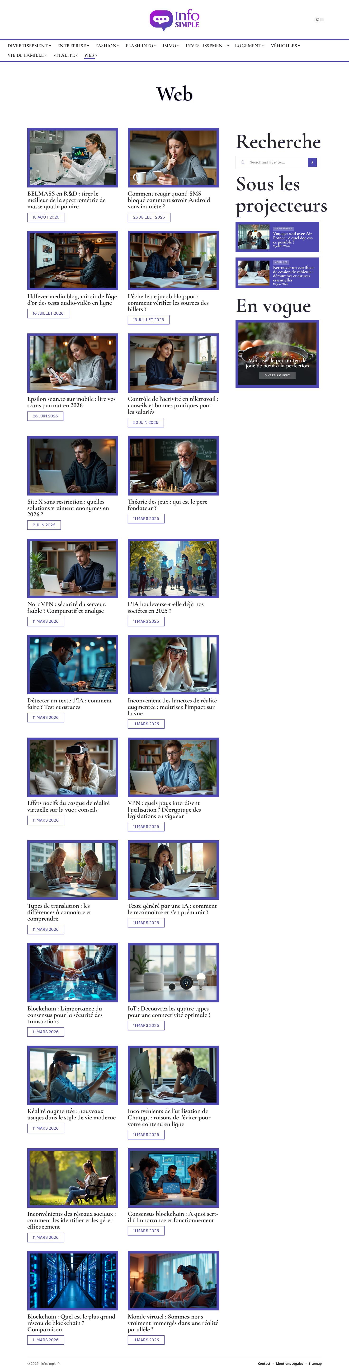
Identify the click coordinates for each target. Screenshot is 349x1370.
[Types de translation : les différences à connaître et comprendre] (73, 870)
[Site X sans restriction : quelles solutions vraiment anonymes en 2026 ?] (73, 466)
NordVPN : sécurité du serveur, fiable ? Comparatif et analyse (66, 607)
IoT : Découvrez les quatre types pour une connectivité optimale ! (169, 1012)
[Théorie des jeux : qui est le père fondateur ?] (173, 466)
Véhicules (281, 262)
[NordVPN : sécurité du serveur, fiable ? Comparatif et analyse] (73, 568)
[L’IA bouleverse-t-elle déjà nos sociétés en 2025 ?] (173, 568)
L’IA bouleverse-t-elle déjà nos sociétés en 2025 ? (166, 607)
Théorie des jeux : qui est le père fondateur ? (167, 505)
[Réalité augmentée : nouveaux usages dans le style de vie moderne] (73, 1075)
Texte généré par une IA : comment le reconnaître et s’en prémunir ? (172, 909)
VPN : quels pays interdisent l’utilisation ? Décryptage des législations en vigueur (164, 809)
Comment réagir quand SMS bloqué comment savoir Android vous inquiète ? (169, 200)
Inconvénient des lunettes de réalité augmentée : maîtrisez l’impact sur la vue (172, 707)
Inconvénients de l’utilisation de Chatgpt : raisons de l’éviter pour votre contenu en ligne (169, 1117)
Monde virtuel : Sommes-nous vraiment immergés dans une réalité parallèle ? (173, 1323)
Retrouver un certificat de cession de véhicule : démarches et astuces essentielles (293, 274)
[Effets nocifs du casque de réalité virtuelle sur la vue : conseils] (73, 767)
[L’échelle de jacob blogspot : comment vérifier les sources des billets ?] (173, 260)
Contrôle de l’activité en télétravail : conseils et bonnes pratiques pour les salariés (173, 405)
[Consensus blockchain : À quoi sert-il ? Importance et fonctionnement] (173, 1178)
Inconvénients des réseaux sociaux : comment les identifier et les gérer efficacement (71, 1220)
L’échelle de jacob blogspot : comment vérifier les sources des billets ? (168, 302)
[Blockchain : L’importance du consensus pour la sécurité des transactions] (73, 972)
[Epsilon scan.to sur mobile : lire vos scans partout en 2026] (73, 363)
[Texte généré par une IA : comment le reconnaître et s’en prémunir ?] (173, 870)
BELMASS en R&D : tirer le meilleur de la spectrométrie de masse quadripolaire (66, 200)
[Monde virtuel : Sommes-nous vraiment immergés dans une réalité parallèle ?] (173, 1280)
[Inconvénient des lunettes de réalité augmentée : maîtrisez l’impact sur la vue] (173, 664)
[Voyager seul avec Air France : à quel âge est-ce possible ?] (254, 236)
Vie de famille (283, 228)
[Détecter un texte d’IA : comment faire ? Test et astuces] (73, 664)
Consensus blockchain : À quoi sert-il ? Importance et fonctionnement (173, 1217)
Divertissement (277, 375)
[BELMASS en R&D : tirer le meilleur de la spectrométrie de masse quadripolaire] (73, 158)
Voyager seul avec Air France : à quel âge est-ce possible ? (293, 238)
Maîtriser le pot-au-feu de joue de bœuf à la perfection (277, 363)
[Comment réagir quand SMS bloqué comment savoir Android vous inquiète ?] (173, 158)
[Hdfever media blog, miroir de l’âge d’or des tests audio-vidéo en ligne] (73, 260)
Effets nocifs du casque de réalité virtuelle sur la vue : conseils (68, 806)
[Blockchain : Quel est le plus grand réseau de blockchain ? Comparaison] (73, 1280)
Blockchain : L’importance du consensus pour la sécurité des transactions (65, 1015)
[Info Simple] (174, 19)
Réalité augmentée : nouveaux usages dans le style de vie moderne (71, 1114)
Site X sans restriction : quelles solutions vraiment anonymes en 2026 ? (68, 508)
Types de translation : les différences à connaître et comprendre (59, 912)
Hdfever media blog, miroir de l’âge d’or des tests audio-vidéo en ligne (72, 299)
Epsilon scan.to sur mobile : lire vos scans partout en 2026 (71, 402)
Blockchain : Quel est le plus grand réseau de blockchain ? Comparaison (71, 1323)
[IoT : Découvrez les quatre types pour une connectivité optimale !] (173, 972)
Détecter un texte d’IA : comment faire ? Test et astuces (69, 704)
